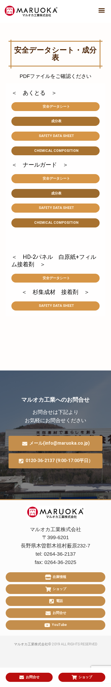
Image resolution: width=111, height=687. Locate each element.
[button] (101, 10)
